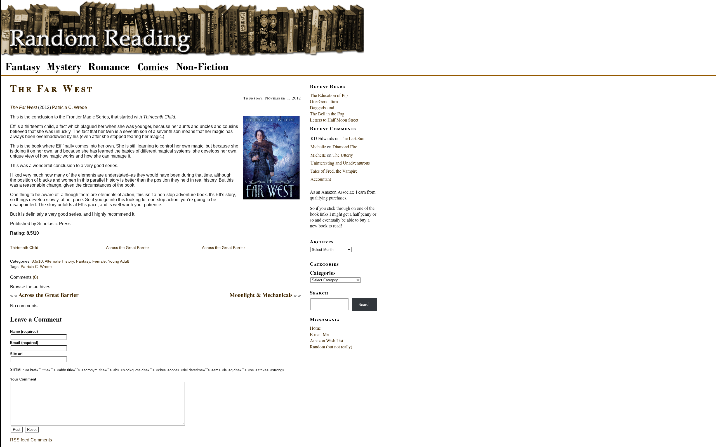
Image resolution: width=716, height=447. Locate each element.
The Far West (52, 88)
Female (99, 261)
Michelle (318, 146)
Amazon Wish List (326, 340)
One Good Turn (324, 101)
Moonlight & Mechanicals (261, 295)
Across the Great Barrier (127, 247)
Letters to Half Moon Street (334, 120)
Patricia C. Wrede (69, 107)
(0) (35, 277)
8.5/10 (37, 261)
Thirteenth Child (24, 247)
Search (365, 304)
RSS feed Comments (31, 440)
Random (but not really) (331, 346)
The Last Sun (352, 138)
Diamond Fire (345, 146)
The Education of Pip (329, 95)
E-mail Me (319, 334)
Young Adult (118, 261)
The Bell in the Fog (327, 113)
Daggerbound (322, 107)
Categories (323, 273)
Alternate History (59, 261)
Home (315, 328)
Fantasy (83, 261)
